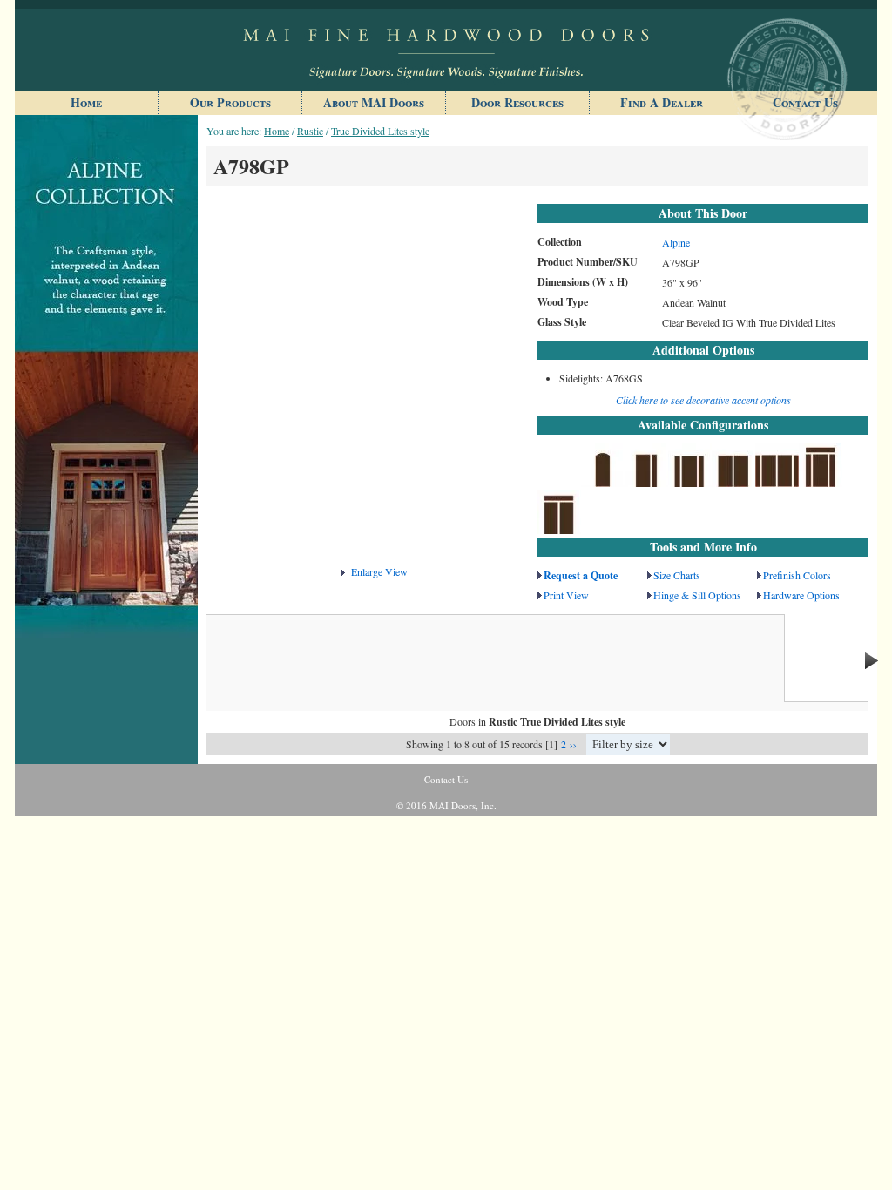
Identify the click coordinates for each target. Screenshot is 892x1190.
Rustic (310, 131)
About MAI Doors (373, 102)
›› (573, 744)
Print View (566, 595)
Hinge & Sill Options (697, 595)
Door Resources (517, 102)
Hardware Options (801, 595)
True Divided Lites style (380, 131)
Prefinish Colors (797, 575)
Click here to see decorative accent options (703, 400)
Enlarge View (379, 571)
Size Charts (676, 575)
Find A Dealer (661, 102)
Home (86, 102)
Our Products (230, 102)
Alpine (676, 242)
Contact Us (805, 102)
